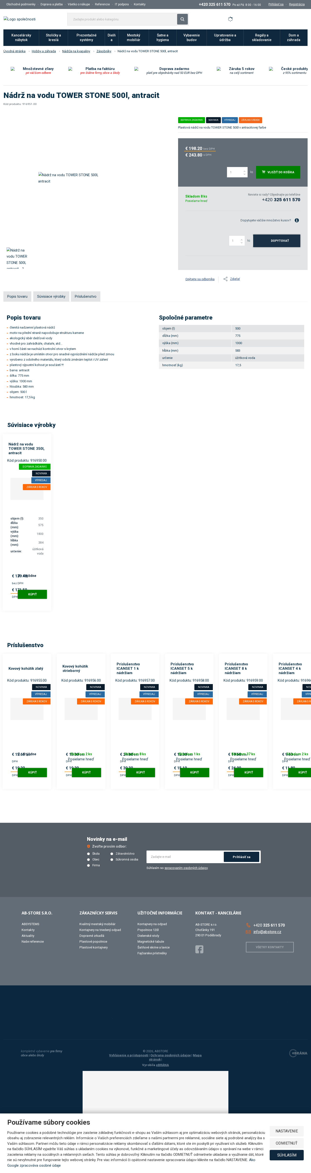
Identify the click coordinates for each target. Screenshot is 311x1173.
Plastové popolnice (93, 941)
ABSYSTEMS (30, 924)
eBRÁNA (162, 1065)
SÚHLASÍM (286, 1155)
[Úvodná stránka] (19, 19)
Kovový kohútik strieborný (75, 668)
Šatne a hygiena (162, 37)
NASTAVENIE (287, 1131)
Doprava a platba (52, 4)
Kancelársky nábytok (21, 37)
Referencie (102, 4)
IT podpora (122, 4)
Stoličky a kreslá (53, 37)
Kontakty (140, 4)
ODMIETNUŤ (287, 1143)
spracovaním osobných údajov (185, 868)
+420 (281, 199)
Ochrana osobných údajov (170, 1055)
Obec (95, 859)
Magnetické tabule (151, 941)
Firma (96, 865)
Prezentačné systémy (86, 37)
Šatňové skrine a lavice (154, 947)
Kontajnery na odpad (152, 924)
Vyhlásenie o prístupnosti (128, 1055)
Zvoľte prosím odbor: (109, 846)
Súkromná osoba (127, 859)
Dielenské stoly (148, 936)
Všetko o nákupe (79, 4)
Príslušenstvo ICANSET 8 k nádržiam (236, 668)
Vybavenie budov (191, 37)
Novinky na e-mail (107, 839)
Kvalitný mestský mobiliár (97, 924)
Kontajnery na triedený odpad (100, 930)
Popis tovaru (17, 296)
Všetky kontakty (270, 947)
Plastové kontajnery (93, 947)
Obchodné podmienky (20, 4)
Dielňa (112, 37)
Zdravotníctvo (125, 853)
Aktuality (28, 936)
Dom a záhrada (293, 37)
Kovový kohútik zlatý (26, 668)
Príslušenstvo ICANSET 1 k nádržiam (128, 668)
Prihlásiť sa (242, 857)
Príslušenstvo (85, 296)
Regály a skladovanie (261, 37)
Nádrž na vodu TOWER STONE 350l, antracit (26, 448)
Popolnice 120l (148, 930)
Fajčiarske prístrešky (152, 953)
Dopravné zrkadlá (91, 936)
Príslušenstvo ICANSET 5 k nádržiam (182, 668)
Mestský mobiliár (133, 37)
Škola (96, 853)
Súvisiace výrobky (51, 296)
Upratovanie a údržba (225, 37)
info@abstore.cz (267, 932)
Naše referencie (33, 941)
